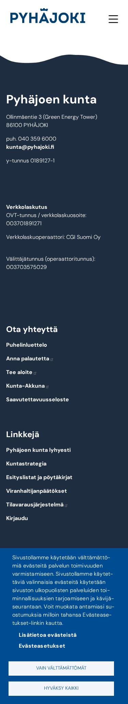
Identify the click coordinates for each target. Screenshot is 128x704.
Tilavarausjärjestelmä (34, 504)
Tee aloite (19, 372)
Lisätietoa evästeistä (47, 634)
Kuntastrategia (26, 463)
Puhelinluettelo (26, 344)
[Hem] (50, 17)
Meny (113, 19)
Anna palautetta (27, 358)
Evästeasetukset (42, 645)
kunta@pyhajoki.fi (30, 146)
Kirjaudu (17, 518)
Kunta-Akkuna (25, 385)
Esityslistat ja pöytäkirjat (39, 477)
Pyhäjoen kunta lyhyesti (38, 450)
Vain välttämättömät (61, 668)
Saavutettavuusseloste (37, 399)
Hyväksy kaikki (61, 688)
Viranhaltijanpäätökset (36, 490)
